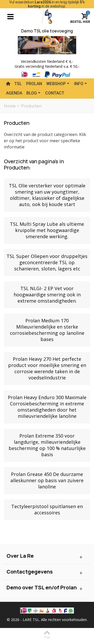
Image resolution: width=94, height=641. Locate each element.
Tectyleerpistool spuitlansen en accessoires (47, 509)
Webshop (56, 83)
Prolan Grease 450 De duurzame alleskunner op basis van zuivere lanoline (47, 480)
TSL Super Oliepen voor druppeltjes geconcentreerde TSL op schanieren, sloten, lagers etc (47, 262)
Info (78, 83)
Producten (17, 122)
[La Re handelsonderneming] (47, 15)
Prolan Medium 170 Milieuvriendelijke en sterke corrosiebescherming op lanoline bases (47, 329)
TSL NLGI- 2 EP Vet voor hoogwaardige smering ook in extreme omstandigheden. (47, 294)
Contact (54, 93)
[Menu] (10, 16)
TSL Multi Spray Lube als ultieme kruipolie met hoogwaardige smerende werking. (47, 230)
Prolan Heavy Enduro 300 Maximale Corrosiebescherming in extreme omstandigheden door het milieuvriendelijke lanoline (47, 406)
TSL (18, 83)
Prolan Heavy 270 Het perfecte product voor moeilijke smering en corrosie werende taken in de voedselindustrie (47, 368)
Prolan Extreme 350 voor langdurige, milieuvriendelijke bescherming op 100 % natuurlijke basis (47, 445)
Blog (31, 93)
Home (10, 106)
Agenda (14, 93)
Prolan (34, 83)
